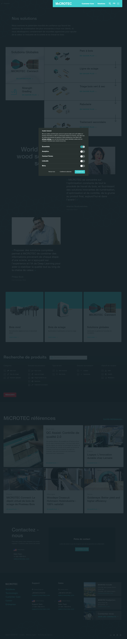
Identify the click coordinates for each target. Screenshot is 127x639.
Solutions (101, 4)
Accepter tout (79, 171)
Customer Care (88, 4)
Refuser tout (52, 171)
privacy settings (46, 139)
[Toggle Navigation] (118, 3)
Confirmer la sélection (65, 171)
